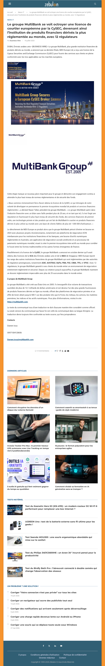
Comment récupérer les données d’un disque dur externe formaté (25, 408)
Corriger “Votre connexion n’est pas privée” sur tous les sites (43, 592)
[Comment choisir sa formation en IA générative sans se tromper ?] (76, 469)
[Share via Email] (68, 351)
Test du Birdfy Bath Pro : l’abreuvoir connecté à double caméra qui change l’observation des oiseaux (61, 569)
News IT (21, 12)
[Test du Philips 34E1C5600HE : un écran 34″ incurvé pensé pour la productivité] (15, 556)
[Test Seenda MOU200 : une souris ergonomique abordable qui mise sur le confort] (15, 541)
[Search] (95, 4)
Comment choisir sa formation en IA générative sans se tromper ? (72, 487)
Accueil (10, 12)
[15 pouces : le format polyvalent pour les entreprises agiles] (76, 428)
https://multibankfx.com (17, 302)
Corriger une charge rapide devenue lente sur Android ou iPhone (46, 617)
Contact (62, 658)
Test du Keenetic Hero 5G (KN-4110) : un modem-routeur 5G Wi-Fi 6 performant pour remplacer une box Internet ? (61, 507)
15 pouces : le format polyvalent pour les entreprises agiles (74, 447)
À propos (22, 655)
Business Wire (15, 41)
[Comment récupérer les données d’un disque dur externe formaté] (28, 390)
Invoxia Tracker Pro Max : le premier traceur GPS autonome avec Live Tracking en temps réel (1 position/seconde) (28, 448)
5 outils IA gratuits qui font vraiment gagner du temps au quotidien (28, 487)
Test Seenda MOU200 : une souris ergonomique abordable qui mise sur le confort (58, 538)
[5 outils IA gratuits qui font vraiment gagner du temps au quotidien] (28, 469)
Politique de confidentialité (75, 655)
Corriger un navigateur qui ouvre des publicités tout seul (41, 600)
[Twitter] (49, 646)
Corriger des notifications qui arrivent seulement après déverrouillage (48, 608)
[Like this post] (57, 351)
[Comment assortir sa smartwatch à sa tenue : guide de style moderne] (76, 390)
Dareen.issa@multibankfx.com (20, 339)
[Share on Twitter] (62, 351)
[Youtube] (61, 646)
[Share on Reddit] (65, 351)
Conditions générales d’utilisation (45, 655)
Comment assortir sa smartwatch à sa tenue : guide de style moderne (76, 408)
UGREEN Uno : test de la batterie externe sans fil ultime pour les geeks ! (60, 523)
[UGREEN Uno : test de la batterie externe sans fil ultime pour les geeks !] (15, 525)
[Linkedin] (55, 646)
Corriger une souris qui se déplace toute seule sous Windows (44, 625)
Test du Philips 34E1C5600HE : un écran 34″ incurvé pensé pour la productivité (60, 554)
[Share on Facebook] (60, 351)
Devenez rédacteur (47, 658)
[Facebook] (43, 646)
